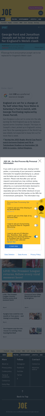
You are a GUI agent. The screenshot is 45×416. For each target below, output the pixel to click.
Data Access (22, 254)
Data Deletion (9, 254)
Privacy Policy (36, 254)
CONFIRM (13, 246)
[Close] (40, 161)
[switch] (36, 208)
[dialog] (22, 208)
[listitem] (22, 203)
